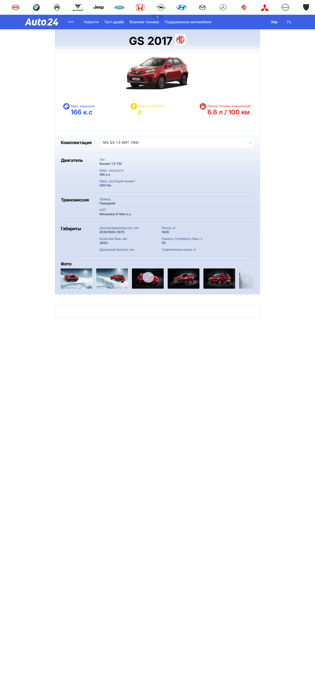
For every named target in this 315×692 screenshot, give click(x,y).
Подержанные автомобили (188, 22)
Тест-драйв (114, 22)
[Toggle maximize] (148, 277)
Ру (289, 22)
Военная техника (144, 22)
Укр (274, 22)
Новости (91, 22)
